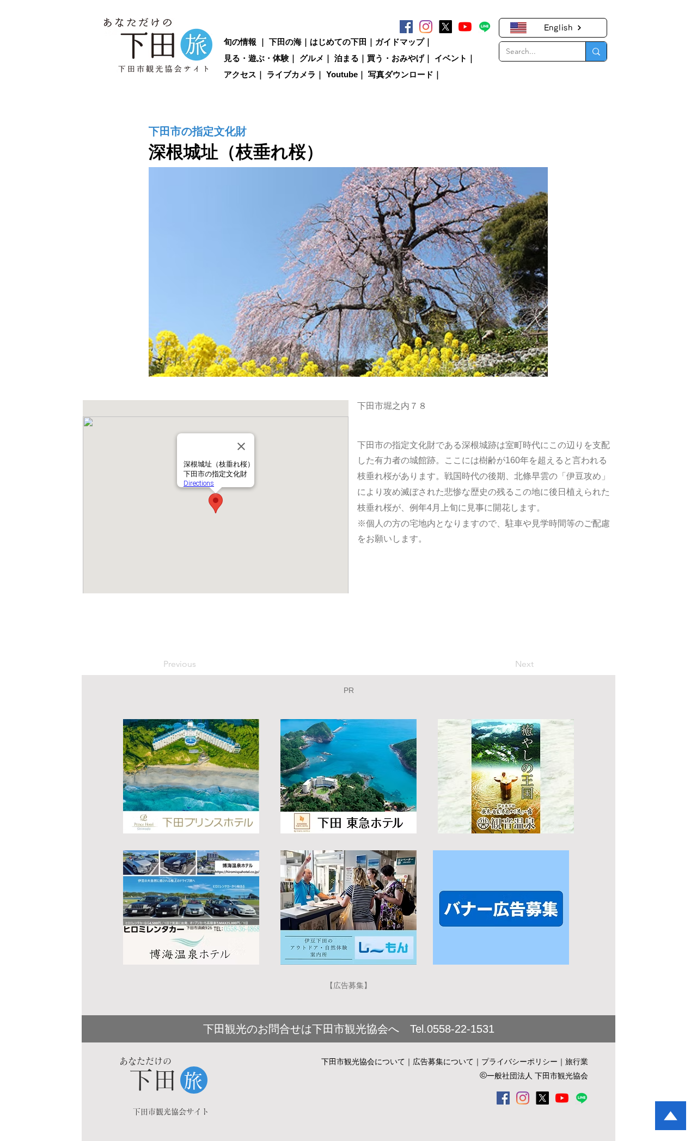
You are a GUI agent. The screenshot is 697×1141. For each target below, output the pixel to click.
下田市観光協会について (363, 1061)
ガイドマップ (399, 41)
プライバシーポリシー (519, 1061)
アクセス (240, 74)
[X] (445, 26)
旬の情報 (240, 41)
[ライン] (484, 26)
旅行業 (576, 1061)
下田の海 (285, 41)
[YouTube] (465, 26)
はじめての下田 (338, 41)
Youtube (342, 74)
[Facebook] (406, 26)
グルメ (311, 58)
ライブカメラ (291, 74)
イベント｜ (455, 58)
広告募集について (443, 1061)
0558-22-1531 (460, 1029)
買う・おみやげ (395, 58)
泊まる (346, 58)
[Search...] (596, 51)
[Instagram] (425, 26)
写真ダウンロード (400, 74)
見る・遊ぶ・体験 (256, 58)
